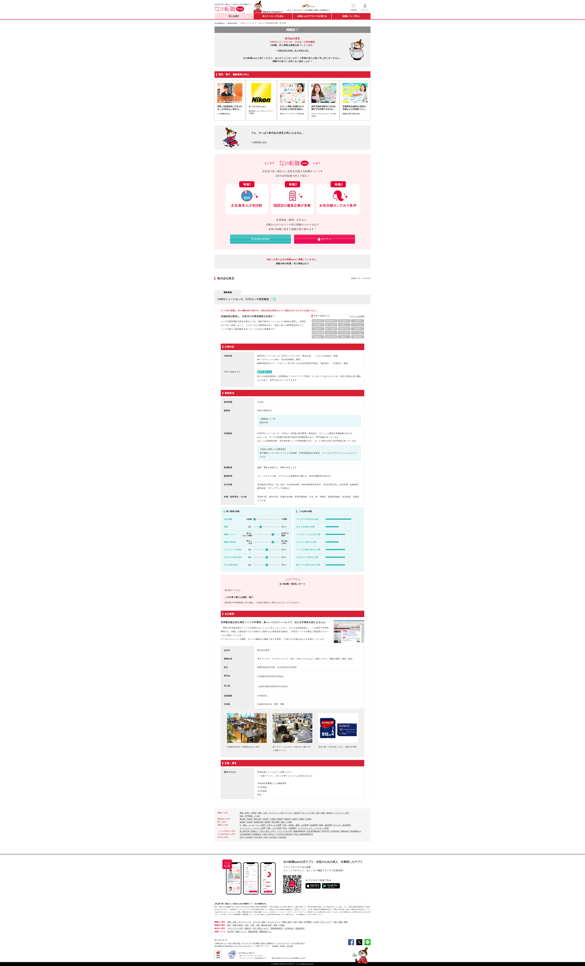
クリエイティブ (274, 922)
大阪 (258, 925)
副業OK (248, 928)
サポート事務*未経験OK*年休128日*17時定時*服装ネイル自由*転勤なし (292, 107)
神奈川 (235, 925)
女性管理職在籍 (313, 831)
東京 (229, 925)
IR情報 (282, 946)
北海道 (308, 819)
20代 (242, 837)
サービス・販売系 (292, 813)
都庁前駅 (275, 822)
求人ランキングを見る (273, 16)
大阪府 (249, 819)
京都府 (301, 819)
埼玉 (247, 925)
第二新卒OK (245, 831)
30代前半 (273, 837)
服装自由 (345, 831)
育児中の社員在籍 (284, 834)
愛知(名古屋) (266, 925)
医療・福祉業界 (325, 825)
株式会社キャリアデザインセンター (238, 946)
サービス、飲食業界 (342, 825)
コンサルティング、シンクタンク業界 (313, 828)
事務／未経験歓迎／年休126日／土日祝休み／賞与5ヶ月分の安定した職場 (229, 107)
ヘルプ (289, 10)
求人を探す (234, 16)
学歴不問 (325, 831)
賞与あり (272, 834)
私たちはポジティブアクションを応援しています (288, 958)
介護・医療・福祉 (340, 922)
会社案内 (275, 946)
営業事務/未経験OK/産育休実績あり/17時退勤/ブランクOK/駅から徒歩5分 (355, 107)
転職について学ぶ (351, 16)
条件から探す (219, 928)
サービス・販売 (259, 922)
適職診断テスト (265, 931)
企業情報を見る (260, 142)
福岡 (275, 925)
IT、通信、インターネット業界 (252, 825)
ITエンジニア (326, 922)
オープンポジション (257, 106)
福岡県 (287, 819)
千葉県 (273, 819)
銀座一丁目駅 (286, 822)
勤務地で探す (219, 925)
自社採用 (290, 946)
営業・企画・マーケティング (239, 922)
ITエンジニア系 (307, 813)
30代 (266, 837)
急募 (265, 834)
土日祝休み (335, 831)
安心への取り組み (234, 943)
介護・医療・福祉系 (324, 813)
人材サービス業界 (274, 825)
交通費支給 (256, 834)
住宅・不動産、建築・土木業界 (295, 825)
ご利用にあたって (220, 943)
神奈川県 (257, 819)
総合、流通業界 (289, 828)
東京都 (242, 819)
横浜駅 (267, 822)
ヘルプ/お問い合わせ (298, 943)
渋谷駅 (249, 822)
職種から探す (219, 922)
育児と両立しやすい (268, 831)
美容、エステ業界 (274, 828)
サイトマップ (298, 10)
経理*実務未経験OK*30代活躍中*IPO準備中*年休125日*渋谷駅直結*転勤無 (323, 107)
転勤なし (255, 831)
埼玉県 (265, 819)
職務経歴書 (252, 931)
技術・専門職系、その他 (250, 816)
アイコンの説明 (357, 316)
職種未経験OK (299, 831)
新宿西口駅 (258, 822)
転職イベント (240, 931)
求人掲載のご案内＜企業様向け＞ (317, 10)
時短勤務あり (355, 831)
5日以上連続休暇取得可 (303, 834)
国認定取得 (300, 928)
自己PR (230, 931)
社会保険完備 (245, 834)
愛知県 (280, 819)
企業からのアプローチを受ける (312, 16)
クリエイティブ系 (341, 813)
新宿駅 (242, 822)
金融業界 (313, 825)
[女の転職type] (219, 946)
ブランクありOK (285, 831)
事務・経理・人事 (289, 922)
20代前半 (258, 837)
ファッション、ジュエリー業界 (252, 828)
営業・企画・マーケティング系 (270, 813)
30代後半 (282, 837)
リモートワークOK (235, 928)
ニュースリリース (283, 943)
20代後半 (249, 837)
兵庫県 (294, 819)
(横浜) (240, 925)
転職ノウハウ (219, 931)
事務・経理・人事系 (248, 813)
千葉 (252, 925)
